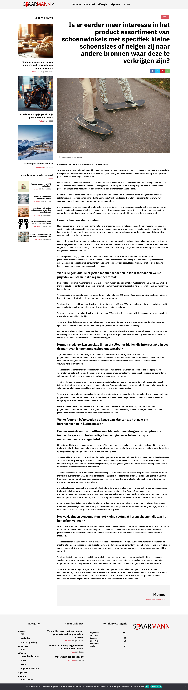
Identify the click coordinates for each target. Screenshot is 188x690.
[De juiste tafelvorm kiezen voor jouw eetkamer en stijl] (23, 237)
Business (35, 72)
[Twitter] (157, 71)
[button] (53, 4)
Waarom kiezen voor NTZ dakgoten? (41, 185)
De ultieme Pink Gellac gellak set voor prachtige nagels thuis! (41, 210)
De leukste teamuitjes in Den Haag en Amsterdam (41, 222)
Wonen (36, 189)
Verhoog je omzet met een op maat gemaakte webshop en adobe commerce (38, 65)
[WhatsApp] (167, 71)
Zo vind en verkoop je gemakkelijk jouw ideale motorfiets (35, 116)
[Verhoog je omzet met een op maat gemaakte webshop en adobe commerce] (35, 41)
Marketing (36, 215)
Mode (165, 17)
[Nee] (185, 687)
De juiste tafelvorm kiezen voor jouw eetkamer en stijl (40, 235)
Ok (147, 687)
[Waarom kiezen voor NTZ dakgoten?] (23, 186)
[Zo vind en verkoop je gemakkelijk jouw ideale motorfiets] (35, 93)
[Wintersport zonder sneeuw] (35, 142)
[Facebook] (152, 71)
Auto (41, 121)
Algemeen (40, 167)
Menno (79, 157)
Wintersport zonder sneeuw (38, 163)
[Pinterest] (162, 71)
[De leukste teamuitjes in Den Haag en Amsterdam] (23, 224)
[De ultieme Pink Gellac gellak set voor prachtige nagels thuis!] (23, 211)
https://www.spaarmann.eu (155, 599)
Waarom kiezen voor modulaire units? (42, 197)
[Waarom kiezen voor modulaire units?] (23, 199)
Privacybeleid (156, 687)
